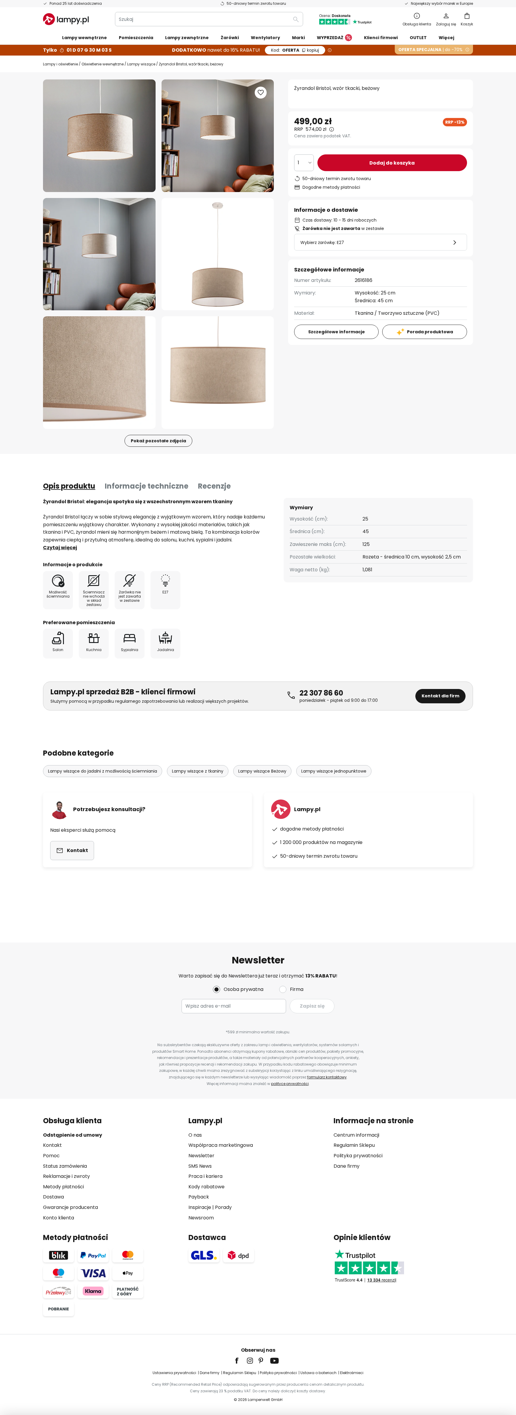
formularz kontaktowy (327, 1077)
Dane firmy (347, 1166)
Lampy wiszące (141, 64)
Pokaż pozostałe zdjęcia (158, 441)
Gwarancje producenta (70, 1207)
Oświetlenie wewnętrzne (103, 64)
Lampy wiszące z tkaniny (197, 771)
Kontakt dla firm (440, 696)
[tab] (69, 486)
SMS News (200, 1166)
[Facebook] (240, 1360)
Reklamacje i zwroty (66, 1176)
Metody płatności (63, 1186)
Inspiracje (199, 1207)
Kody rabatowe (206, 1186)
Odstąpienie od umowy (72, 1135)
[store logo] (66, 19)
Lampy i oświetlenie (60, 64)
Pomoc (51, 1155)
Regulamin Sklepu (354, 1145)
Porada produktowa (430, 332)
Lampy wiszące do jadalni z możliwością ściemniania (102, 771)
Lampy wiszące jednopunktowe (333, 771)
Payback (198, 1196)
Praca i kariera (205, 1176)
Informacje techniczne (146, 486)
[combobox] (209, 19)
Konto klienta (58, 1217)
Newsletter (201, 1155)
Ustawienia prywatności (174, 1372)
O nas (195, 1135)
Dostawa (53, 1196)
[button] (99, 254)
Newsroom (201, 1217)
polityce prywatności (290, 1083)
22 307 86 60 (321, 693)
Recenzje (214, 486)
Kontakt (52, 1145)
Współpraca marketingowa (220, 1145)
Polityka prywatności (358, 1155)
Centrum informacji (356, 1135)
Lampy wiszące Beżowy (262, 771)
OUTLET (418, 38)
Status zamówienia (65, 1166)
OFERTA (295, 50)
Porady (223, 1207)
